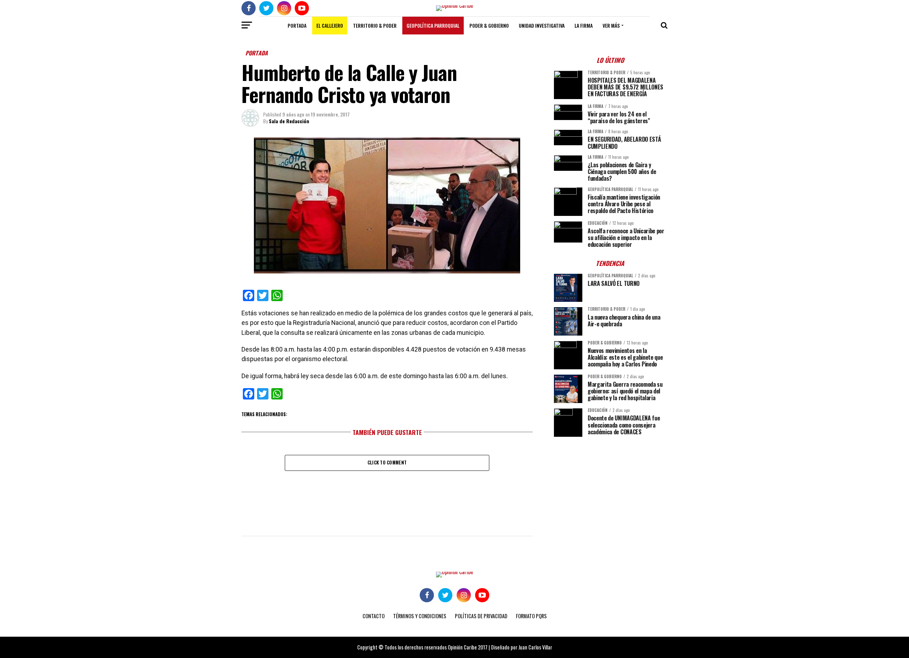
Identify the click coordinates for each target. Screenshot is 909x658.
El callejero (329, 25)
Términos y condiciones (419, 616)
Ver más (611, 25)
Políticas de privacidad (481, 616)
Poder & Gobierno (489, 25)
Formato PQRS (531, 616)
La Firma (584, 25)
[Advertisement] (611, 491)
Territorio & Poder (375, 25)
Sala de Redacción (289, 121)
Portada (297, 25)
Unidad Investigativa (542, 25)
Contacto (374, 616)
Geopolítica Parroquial (433, 25)
